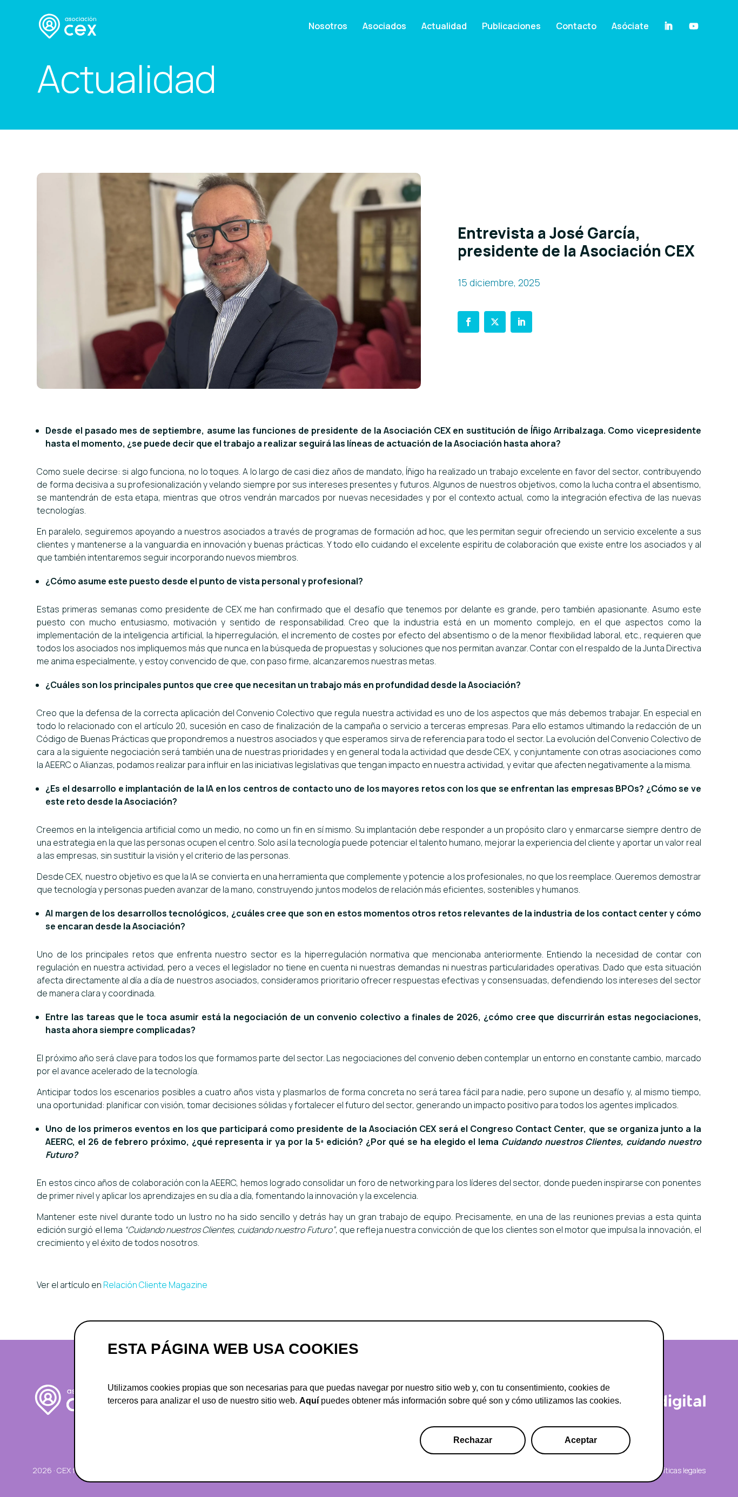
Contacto (576, 26)
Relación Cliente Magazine (155, 1285)
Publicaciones (511, 26)
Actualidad (444, 26)
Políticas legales (680, 1470)
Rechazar (472, 1440)
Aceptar (581, 1440)
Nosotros (327, 26)
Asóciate (630, 26)
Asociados (384, 26)
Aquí (309, 1400)
